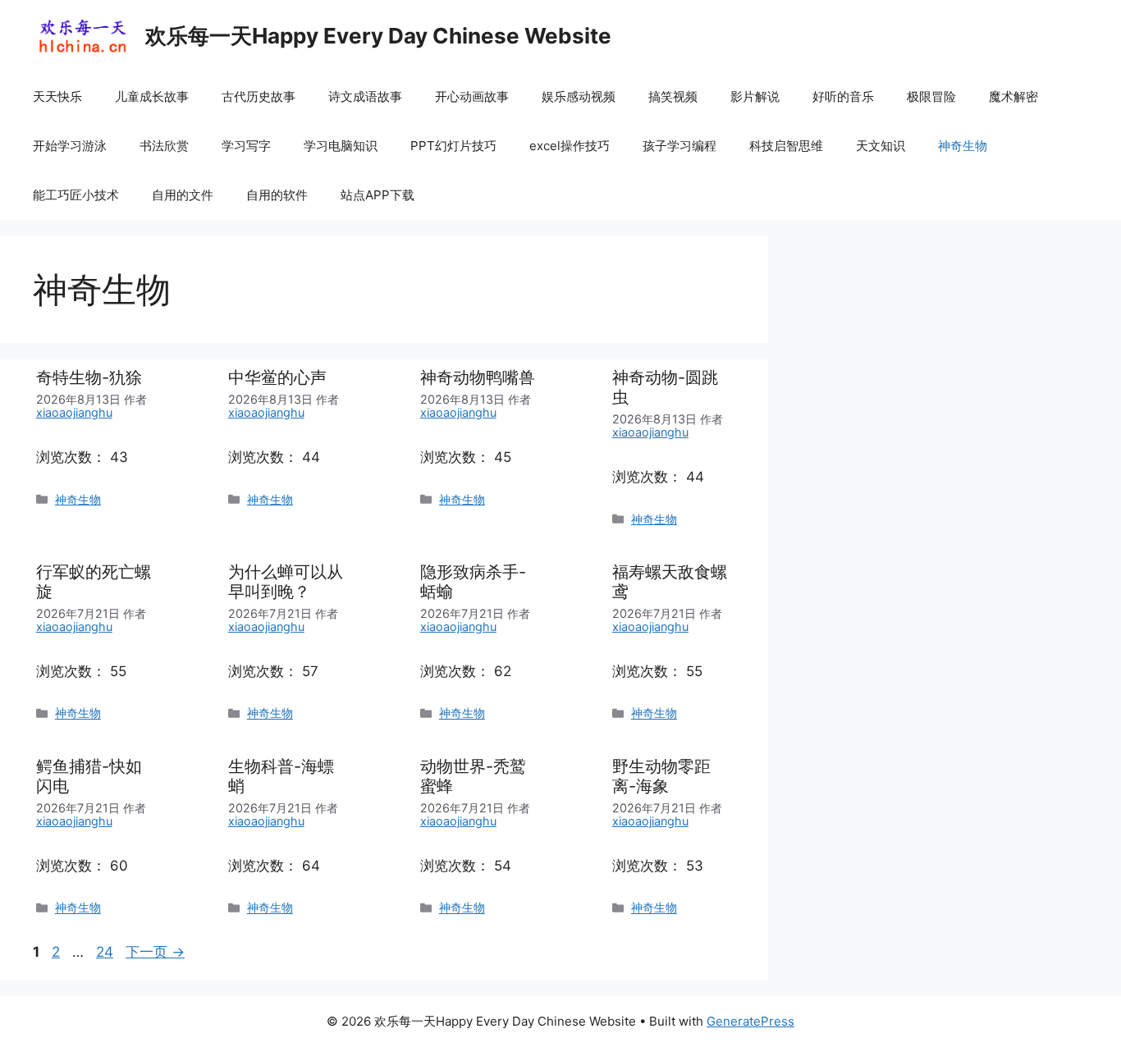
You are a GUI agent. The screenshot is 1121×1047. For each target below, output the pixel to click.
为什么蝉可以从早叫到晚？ (285, 581)
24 (104, 952)
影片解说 (755, 96)
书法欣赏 (164, 145)
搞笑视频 (673, 96)
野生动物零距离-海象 (661, 776)
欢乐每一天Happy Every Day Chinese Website (378, 35)
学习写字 (246, 145)
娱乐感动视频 (578, 96)
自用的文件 (182, 195)
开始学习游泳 (70, 145)
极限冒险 (931, 96)
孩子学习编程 (679, 145)
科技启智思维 (786, 145)
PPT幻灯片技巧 (453, 145)
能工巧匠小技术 (76, 195)
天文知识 (880, 145)
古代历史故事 (258, 96)
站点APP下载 (377, 195)
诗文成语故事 (365, 96)
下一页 (155, 952)
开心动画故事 (472, 96)
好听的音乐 (843, 96)
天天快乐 (57, 96)
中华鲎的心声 (277, 377)
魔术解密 (1013, 96)
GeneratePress (750, 1021)
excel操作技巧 (569, 145)
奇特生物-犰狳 (89, 377)
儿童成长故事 (152, 96)
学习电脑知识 (340, 145)
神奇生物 (962, 145)
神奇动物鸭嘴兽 (477, 377)
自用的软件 (277, 195)
